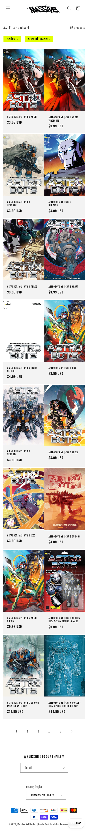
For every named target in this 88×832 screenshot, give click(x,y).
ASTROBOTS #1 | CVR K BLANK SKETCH (22, 369)
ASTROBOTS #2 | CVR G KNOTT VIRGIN (22, 619)
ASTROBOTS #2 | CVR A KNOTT (64, 368)
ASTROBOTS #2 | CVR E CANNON (64, 536)
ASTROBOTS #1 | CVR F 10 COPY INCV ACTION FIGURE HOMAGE (64, 620)
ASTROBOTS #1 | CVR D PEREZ (22, 286)
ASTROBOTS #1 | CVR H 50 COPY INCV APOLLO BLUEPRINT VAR (65, 704)
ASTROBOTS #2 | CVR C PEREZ (63, 452)
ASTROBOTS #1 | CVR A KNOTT (22, 116)
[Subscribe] (63, 768)
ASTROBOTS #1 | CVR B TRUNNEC (18, 203)
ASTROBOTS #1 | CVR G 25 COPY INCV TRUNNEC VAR (23, 704)
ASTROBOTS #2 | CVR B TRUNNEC (18, 453)
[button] (8, 8)
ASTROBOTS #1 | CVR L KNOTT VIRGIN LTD (63, 119)
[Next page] (71, 731)
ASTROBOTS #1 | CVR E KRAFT (63, 286)
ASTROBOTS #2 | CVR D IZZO (21, 535)
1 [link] (16, 731)
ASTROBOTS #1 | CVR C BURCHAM (60, 203)
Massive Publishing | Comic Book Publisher (38, 824)
